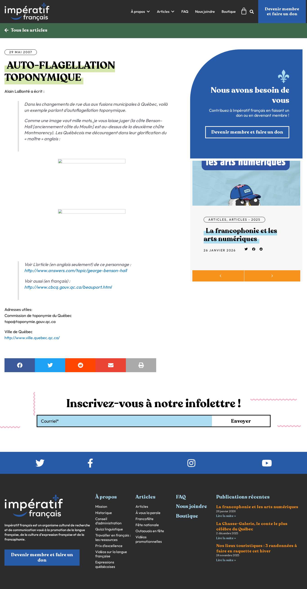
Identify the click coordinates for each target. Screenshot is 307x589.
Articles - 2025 (244, 220)
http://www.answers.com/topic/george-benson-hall (75, 270)
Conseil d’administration (108, 521)
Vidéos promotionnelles (149, 539)
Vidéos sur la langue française (111, 554)
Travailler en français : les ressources (113, 537)
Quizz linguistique (109, 529)
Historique (103, 513)
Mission (101, 506)
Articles (217, 220)
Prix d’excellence (108, 546)
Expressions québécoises (105, 564)
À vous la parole (148, 513)
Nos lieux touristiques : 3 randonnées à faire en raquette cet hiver (256, 548)
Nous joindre (191, 506)
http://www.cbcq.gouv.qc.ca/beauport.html (67, 287)
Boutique (187, 516)
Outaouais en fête (150, 531)
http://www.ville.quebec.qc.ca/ (32, 337)
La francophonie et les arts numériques (240, 235)
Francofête (145, 519)
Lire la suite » (226, 516)
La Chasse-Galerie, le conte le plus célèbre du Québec (251, 526)
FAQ (181, 497)
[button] (140, 11)
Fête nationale (147, 525)
